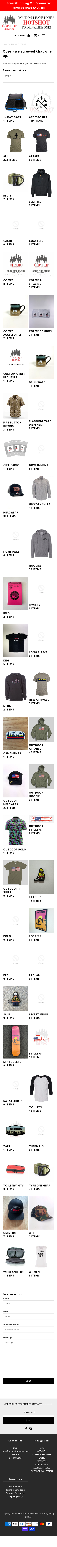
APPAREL (41, 1451)
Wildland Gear (41, 1464)
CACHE (41, 1457)
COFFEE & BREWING (41, 1454)
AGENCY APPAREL (41, 1467)
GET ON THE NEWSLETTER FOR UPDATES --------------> (28, 1404)
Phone (15, 1454)
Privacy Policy (15, 1486)
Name (6, 1298)
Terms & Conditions (15, 1489)
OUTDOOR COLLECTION (42, 1471)
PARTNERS (42, 1461)
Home (6, 44)
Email (5, 1311)
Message (7, 1337)
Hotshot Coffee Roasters (30, 1513)
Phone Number (11, 1324)
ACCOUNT (20, 35)
